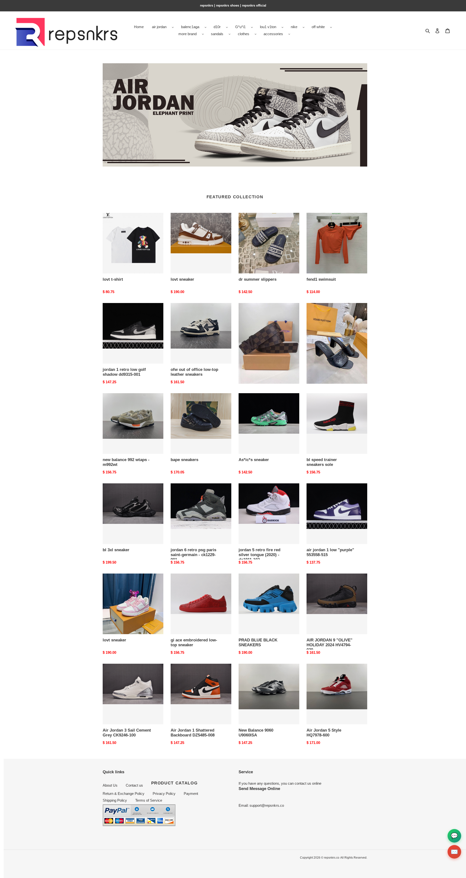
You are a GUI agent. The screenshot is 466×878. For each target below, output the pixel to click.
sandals (217, 34)
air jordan (159, 27)
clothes (243, 34)
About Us (110, 785)
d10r (217, 27)
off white (318, 27)
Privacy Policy (164, 793)
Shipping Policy (115, 800)
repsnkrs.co (331, 857)
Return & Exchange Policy (123, 793)
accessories (273, 34)
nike (294, 27)
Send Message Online (259, 788)
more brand (187, 34)
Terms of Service (148, 800)
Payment (191, 793)
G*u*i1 (240, 27)
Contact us (134, 785)
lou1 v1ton (268, 27)
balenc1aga (190, 27)
